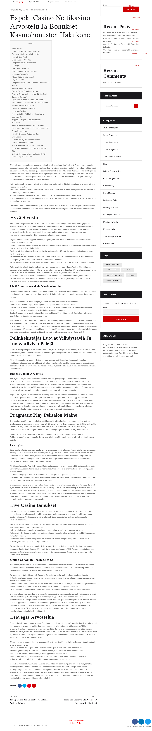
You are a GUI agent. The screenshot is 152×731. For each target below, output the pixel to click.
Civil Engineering (111, 270)
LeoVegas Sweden (111, 215)
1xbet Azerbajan (110, 142)
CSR (145, 53)
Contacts (135, 65)
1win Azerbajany (110, 128)
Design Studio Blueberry (141, 726)
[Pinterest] (29, 686)
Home (131, 6)
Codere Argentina (111, 178)
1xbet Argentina (110, 135)
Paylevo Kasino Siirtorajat (22, 88)
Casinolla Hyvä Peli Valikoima (23, 108)
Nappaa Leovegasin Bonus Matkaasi (26, 120)
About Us (135, 42)
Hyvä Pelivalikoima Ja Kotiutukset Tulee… (28, 100)
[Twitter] (24, 686)
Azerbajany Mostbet (112, 157)
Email (105, 307)
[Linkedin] (141, 722)
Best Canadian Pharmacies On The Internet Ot (30, 103)
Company (135, 18)
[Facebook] (20, 686)
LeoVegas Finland (111, 200)
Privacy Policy (76, 723)
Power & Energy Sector (114, 275)
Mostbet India (109, 229)
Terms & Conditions (76, 720)
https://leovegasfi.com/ (19, 276)
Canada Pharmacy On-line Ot (23, 143)
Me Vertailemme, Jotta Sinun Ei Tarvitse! (27, 145)
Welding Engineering (113, 280)
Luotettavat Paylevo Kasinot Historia (26, 140)
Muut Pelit (16, 123)
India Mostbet (109, 193)
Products (135, 30)
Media (134, 53)
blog (105, 164)
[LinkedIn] (34, 686)
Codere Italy (108, 186)
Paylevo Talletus (18, 80)
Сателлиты (108, 244)
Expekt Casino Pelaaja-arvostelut (25, 91)
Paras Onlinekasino (19, 131)
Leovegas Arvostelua (20, 74)
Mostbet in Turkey (111, 222)
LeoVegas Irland (110, 207)
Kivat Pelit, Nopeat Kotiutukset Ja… (26, 134)
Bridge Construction (112, 171)
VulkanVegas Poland (112, 236)
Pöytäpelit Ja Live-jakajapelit (23, 77)
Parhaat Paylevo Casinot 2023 (24, 105)
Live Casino (16, 137)
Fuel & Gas (127, 270)
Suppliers (131, 275)
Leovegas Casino (19, 111)
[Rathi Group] (65, 35)
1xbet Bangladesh (111, 149)
